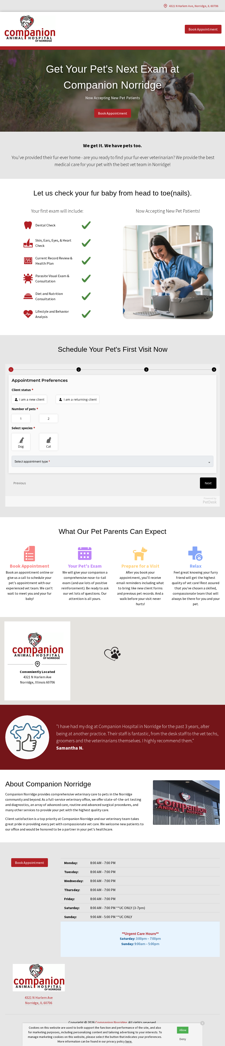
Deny (183, 1039)
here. (128, 1041)
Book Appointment (112, 113)
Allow (182, 1030)
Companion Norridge (111, 1022)
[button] (112, 654)
